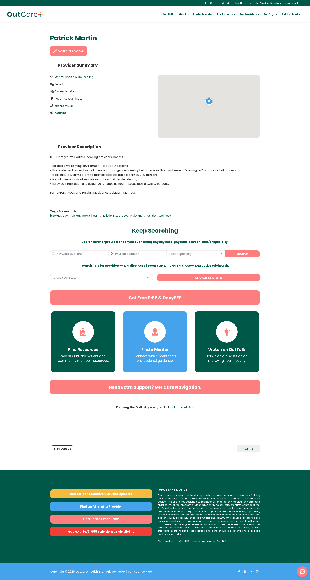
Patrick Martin (73, 38)
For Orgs (269, 14)
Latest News (240, 3)
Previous (64, 449)
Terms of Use (183, 407)
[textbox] (196, 253)
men (141, 216)
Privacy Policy (116, 572)
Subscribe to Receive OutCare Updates (101, 494)
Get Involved (289, 14)
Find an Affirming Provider (101, 506)
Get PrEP (168, 14)
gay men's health (88, 216)
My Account (291, 3)
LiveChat (180, 541)
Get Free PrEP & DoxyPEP (155, 298)
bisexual (55, 216)
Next (246, 449)
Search (242, 254)
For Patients (225, 14)
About (182, 14)
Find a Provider (203, 14)
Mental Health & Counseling (73, 77)
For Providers (248, 14)
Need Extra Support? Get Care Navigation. (155, 387)
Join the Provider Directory (265, 3)
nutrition (152, 216)
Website (60, 113)
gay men (69, 216)
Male (133, 216)
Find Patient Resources (101, 519)
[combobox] (79, 253)
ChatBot (221, 541)
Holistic (107, 216)
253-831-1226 (63, 106)
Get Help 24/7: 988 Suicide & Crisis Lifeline (101, 531)
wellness (165, 216)
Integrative (121, 216)
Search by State (208, 278)
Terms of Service (140, 572)
